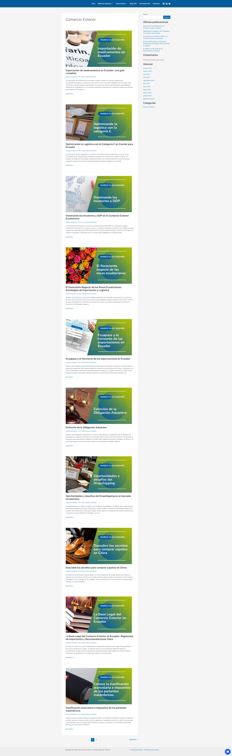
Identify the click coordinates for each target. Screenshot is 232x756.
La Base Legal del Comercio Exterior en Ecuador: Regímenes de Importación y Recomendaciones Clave (99, 637)
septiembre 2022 (148, 99)
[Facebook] (164, 4)
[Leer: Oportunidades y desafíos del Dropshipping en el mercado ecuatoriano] (99, 474)
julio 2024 (146, 74)
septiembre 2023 (148, 80)
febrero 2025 (147, 71)
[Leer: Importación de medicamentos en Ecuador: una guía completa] (99, 48)
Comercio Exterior (71, 77)
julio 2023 (146, 83)
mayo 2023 (146, 86)
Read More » (70, 94)
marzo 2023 (147, 89)
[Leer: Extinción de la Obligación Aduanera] (99, 405)
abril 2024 (146, 77)
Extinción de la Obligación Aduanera (86, 427)
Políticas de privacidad (151, 750)
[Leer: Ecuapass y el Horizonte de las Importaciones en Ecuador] (99, 337)
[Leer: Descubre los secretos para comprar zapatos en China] (99, 546)
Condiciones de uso (136, 750)
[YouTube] (169, 4)
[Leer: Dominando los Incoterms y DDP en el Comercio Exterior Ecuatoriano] (99, 194)
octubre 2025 (147, 68)
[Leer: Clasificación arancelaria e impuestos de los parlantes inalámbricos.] (99, 686)
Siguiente (134, 739)
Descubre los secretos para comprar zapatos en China (96, 567)
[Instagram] (166, 4)
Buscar (145, 14)
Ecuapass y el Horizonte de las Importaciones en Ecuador (98, 358)
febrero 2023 (147, 93)
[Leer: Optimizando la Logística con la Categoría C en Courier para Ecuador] (99, 122)
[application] (112, 3)
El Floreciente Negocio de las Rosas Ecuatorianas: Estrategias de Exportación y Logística (94, 289)
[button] (105, 3)
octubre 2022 (147, 96)
